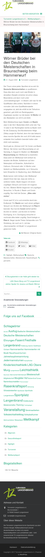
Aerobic (6, 331)
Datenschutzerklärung (28, 547)
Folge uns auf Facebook (19, 316)
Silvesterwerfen (10, 390)
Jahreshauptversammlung (16, 356)
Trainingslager (28, 405)
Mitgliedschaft (9, 378)
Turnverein (12, 449)
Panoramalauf (24, 382)
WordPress (23, 554)
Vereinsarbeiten (32, 410)
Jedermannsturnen (14, 360)
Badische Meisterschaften (29, 331)
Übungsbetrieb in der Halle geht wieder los (22, 276)
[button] (30, 13)
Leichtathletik (29, 369)
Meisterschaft (20, 258)
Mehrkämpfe (22, 375)
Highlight (9, 255)
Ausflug (12, 331)
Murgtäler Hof (21, 377)
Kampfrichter (28, 360)
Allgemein (11, 433)
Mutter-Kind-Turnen (34, 378)
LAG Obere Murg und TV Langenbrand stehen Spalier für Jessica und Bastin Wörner (23, 282)
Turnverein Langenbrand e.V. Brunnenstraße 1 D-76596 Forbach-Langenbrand (18, 509)
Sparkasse (21, 391)
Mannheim (7, 375)
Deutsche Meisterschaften (19, 335)
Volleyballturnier (31, 414)
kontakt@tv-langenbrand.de (17, 516)
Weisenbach (19, 420)
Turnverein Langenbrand (29, 80)
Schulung (31, 387)
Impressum (13, 547)
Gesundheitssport (14, 438)
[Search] (39, 294)
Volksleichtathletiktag (14, 414)
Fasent (19, 340)
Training (20, 404)
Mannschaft (14, 375)
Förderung (24, 346)
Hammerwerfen (17, 349)
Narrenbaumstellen (12, 381)
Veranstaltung (14, 409)
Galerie (30, 346)
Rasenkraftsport (31, 258)
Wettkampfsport (18, 255)
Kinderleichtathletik (15, 365)
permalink (7, 261)
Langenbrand (14, 370)
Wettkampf (31, 419)
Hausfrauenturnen (17, 352)
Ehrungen (9, 340)
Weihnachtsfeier (9, 420)
